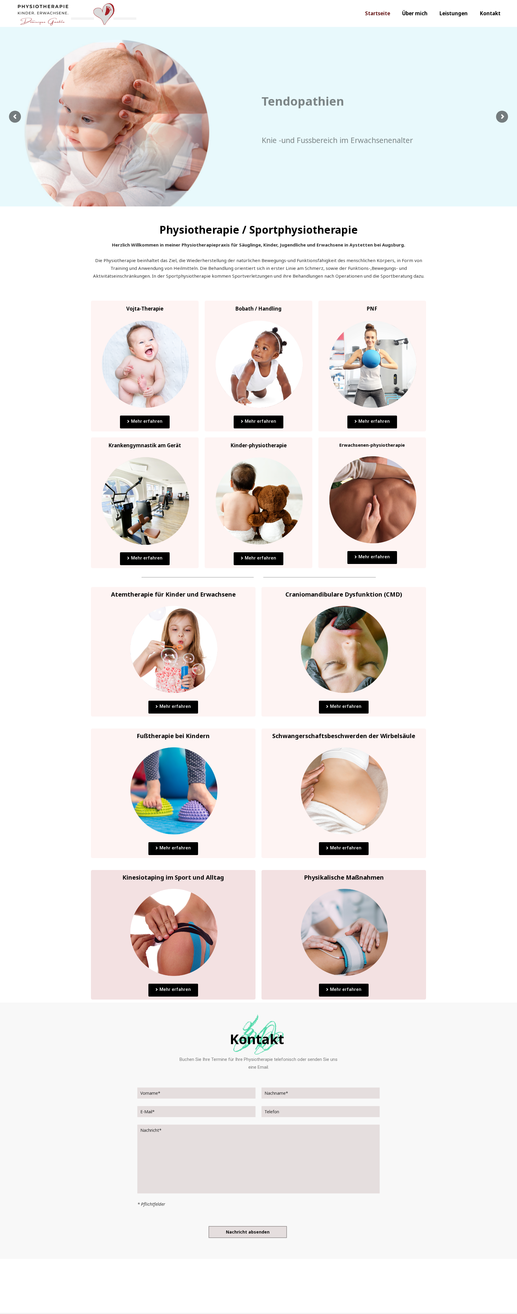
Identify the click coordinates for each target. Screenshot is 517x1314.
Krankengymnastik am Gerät (144, 445)
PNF (372, 308)
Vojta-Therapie (144, 308)
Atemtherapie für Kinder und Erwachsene (173, 594)
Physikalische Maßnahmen (344, 877)
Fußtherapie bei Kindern (173, 736)
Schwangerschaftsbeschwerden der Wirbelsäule (343, 736)
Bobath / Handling (258, 308)
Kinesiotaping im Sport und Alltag (173, 877)
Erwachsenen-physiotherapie (372, 445)
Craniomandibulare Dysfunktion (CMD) (343, 594)
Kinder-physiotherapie (258, 445)
